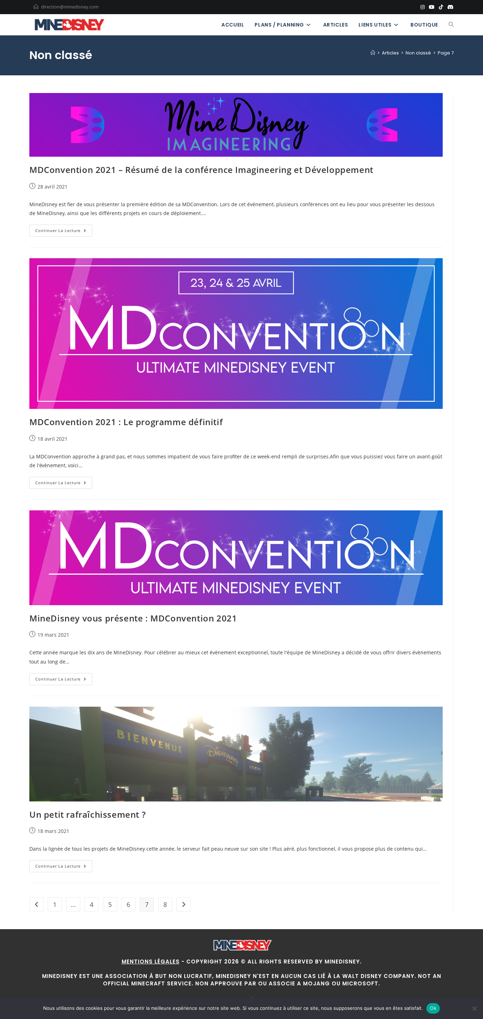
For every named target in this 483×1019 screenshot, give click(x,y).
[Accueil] (373, 53)
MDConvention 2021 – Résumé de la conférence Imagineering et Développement (201, 169)
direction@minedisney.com (70, 7)
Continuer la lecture (63, 232)
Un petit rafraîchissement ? (87, 814)
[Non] (474, 1008)
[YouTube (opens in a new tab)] (432, 7)
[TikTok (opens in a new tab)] (441, 7)
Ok (433, 1008)
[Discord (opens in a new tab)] (449, 7)
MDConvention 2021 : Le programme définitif (126, 422)
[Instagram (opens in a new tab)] (422, 7)
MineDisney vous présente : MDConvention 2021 (133, 618)
